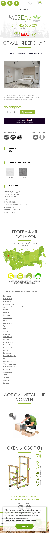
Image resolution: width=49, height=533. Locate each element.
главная (10, 53)
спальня (20, 53)
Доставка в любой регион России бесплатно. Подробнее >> (24, 282)
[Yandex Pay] (24, 121)
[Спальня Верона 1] (22, 75)
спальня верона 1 (34, 53)
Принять (24, 526)
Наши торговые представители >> (21, 291)
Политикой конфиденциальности (20, 520)
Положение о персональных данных (24, 499)
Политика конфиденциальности (24, 496)
